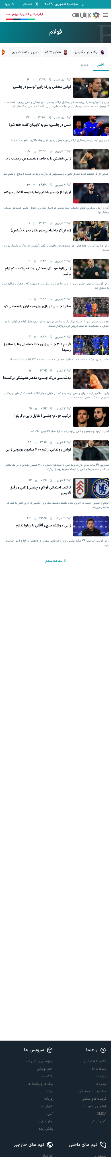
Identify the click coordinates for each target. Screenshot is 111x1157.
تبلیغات (101, 1076)
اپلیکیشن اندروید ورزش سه (24, 14)
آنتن (50, 1113)
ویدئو (49, 1091)
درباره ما (101, 1084)
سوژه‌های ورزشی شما (39, 1061)
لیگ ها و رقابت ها (40, 1084)
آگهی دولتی (98, 1121)
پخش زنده (46, 1128)
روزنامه (48, 1098)
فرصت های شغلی (94, 1098)
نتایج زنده (46, 1106)
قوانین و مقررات (95, 1106)
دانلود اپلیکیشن (95, 1061)
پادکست (47, 1076)
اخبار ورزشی (45, 1068)
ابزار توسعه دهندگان (92, 1091)
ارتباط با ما (99, 1068)
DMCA (101, 1113)
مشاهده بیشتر (53, 561)
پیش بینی (46, 1121)
